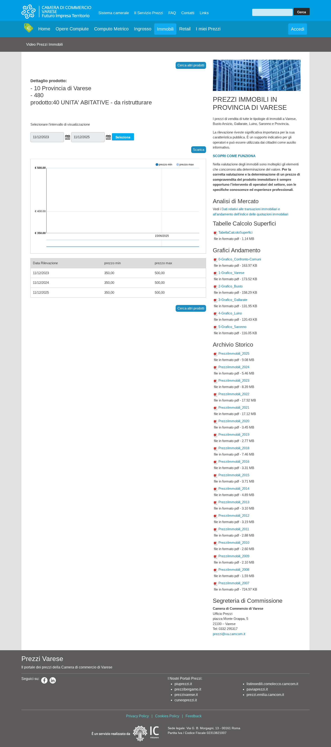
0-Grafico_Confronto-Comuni (239, 259)
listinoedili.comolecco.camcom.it (272, 684)
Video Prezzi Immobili (44, 44)
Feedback (194, 716)
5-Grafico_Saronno (232, 327)
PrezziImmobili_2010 (233, 542)
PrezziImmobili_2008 (233, 569)
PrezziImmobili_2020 (233, 421)
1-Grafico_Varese (231, 273)
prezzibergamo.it (188, 689)
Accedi (297, 29)
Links (204, 13)
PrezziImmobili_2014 (233, 488)
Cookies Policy (167, 716)
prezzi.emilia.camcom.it (265, 695)
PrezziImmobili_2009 (233, 556)
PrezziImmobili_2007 (233, 583)
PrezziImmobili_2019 (233, 434)
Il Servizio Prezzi (148, 13)
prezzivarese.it (186, 695)
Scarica (198, 149)
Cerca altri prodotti (190, 65)
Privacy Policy (137, 716)
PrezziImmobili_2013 (233, 502)
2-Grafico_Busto (230, 286)
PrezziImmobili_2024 (233, 367)
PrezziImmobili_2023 (233, 380)
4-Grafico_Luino (230, 313)
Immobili (165, 29)
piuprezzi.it (183, 684)
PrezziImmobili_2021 (233, 407)
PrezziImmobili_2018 (233, 448)
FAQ (172, 13)
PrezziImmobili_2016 (233, 461)
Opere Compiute (72, 28)
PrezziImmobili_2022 (233, 394)
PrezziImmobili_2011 (233, 529)
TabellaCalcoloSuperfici (235, 232)
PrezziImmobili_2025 (233, 353)
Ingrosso (142, 28)
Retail (184, 28)
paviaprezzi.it (257, 689)
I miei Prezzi (208, 28)
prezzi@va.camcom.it (229, 634)
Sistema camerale (113, 13)
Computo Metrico (111, 28)
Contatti (187, 13)
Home (44, 28)
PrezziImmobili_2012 (233, 515)
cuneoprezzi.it (186, 700)
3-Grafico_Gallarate (232, 300)
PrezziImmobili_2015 (233, 475)
